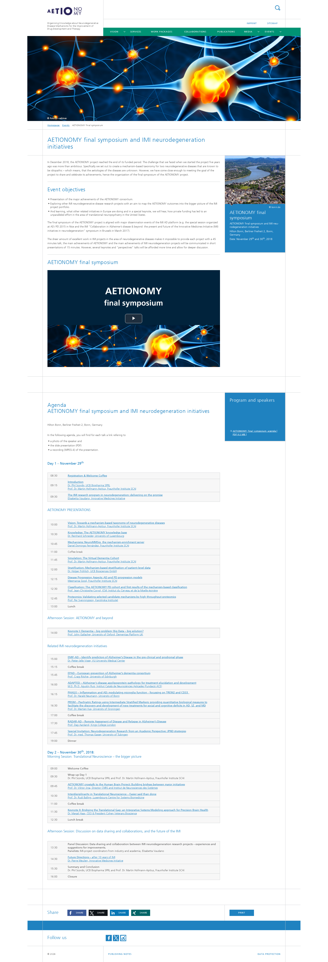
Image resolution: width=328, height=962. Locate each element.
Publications (226, 31)
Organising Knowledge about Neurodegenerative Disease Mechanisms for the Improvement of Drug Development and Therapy (72, 26)
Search (277, 8)
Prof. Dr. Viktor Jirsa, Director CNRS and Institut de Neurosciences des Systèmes (126, 786)
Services (135, 31)
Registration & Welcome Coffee (87, 475)
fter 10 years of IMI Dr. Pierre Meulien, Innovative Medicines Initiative (95, 859)
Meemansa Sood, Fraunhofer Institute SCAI (105, 579)
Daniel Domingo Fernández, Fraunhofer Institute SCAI (106, 544)
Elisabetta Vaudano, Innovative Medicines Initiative (115, 496)
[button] (76, 913)
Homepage (53, 125)
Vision (114, 31)
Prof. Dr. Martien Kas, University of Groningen (137, 706)
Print (241, 912)
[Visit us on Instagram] (123, 938)
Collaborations (195, 31)
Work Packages (161, 31)
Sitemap (272, 23)
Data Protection (269, 954)
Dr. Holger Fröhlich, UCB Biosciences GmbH (109, 569)
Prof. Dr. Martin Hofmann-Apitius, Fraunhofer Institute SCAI (116, 524)
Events (269, 31)
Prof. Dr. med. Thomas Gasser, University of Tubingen (127, 733)
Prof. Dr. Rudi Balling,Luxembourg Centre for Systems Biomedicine (112, 796)
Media (248, 31)
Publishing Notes (120, 954)
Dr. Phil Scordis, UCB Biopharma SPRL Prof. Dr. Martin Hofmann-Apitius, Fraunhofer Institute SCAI (102, 485)
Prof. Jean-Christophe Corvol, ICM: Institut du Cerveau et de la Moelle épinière (127, 589)
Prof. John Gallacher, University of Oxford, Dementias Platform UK (106, 633)
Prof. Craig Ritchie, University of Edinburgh (109, 675)
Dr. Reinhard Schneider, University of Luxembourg (97, 534)
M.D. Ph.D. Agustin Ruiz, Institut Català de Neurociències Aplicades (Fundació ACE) (132, 684)
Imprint (252, 23)
